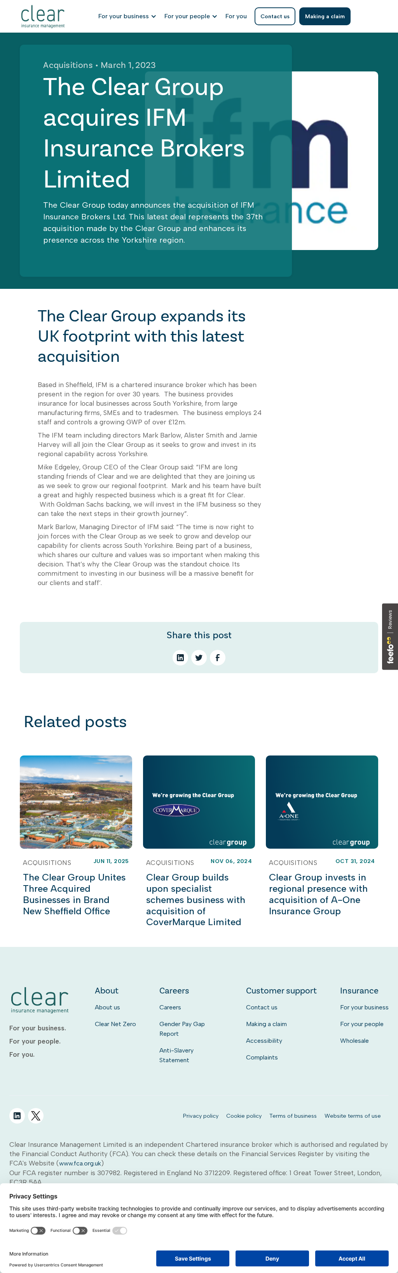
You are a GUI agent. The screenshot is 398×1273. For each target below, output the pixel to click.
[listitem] (236, 16)
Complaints (262, 1057)
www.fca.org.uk (80, 1163)
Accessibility (264, 1040)
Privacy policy (200, 1115)
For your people (362, 1024)
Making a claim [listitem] (325, 16)
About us (107, 1007)
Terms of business (293, 1115)
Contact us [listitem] (275, 16)
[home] (43, 16)
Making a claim (266, 1024)
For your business (364, 1007)
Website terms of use (353, 1115)
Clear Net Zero (115, 1024)
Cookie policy (244, 1115)
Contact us (262, 1007)
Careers (170, 1007)
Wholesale (354, 1040)
